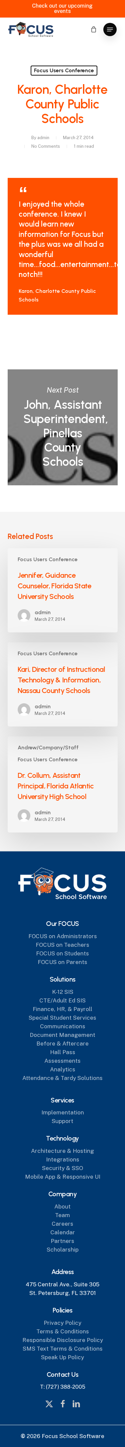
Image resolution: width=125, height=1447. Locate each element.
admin (43, 137)
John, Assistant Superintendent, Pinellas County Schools (63, 427)
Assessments (62, 1060)
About (62, 1206)
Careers (62, 1223)
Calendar (62, 1232)
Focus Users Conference (64, 70)
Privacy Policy (62, 1322)
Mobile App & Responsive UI (62, 1176)
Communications (62, 1026)
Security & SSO (62, 1168)
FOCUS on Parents (62, 962)
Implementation (62, 1112)
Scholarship (63, 1249)
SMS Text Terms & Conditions (63, 1348)
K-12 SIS (62, 992)
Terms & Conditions (62, 1331)
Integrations (62, 1159)
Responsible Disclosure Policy (62, 1340)
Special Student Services (62, 1017)
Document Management (62, 1035)
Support (62, 1121)
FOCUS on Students (62, 953)
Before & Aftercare (62, 1043)
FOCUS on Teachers (62, 944)
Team (62, 1215)
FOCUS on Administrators (62, 936)
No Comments (45, 146)
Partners (62, 1241)
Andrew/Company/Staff (48, 747)
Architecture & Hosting (62, 1151)
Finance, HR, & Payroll (62, 1009)
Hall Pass (62, 1052)
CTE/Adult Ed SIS (62, 1000)
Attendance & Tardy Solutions (62, 1078)
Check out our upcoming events (62, 8)
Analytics (62, 1069)
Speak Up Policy (62, 1357)
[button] (110, 29)
